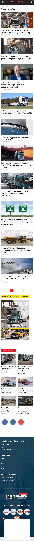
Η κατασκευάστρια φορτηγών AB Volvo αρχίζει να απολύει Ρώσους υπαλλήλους (15, 193)
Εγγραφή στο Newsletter (8, 480)
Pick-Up (3, 463)
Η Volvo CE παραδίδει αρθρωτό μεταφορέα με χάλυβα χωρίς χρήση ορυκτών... (16, 250)
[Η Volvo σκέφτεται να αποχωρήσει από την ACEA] (17, 127)
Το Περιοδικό (5, 444)
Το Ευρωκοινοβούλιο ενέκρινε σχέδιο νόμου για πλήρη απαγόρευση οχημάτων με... (17, 221)
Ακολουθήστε (13, 420)
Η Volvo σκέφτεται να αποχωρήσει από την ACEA (16, 138)
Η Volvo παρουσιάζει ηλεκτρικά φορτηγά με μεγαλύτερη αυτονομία (16, 57)
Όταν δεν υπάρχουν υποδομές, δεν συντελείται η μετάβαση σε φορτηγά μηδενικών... (16, 165)
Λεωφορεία (4, 461)
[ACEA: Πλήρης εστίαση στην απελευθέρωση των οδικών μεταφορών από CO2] (17, 72)
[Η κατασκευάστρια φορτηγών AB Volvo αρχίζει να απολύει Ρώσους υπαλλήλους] (17, 181)
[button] (31, 2)
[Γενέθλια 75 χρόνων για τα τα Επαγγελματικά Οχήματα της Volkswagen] (8, 401)
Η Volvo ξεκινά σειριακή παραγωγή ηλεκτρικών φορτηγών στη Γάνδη (16, 31)
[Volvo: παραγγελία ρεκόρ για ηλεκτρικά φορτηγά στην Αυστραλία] (17, 101)
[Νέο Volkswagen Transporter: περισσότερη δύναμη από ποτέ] (8, 382)
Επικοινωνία (4, 483)
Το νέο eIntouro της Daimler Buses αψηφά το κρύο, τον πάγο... (25, 390)
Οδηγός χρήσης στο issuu (8, 449)
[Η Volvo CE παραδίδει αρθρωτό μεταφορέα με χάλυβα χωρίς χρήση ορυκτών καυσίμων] (17, 238)
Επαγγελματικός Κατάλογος (8, 477)
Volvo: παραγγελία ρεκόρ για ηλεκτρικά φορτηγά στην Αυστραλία (16, 112)
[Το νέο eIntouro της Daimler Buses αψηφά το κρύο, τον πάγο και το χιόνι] (25, 382)
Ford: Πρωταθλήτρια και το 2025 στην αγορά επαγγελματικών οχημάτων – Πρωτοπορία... (25, 369)
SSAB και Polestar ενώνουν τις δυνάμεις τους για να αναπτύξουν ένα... (15, 278)
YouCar (3, 469)
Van (2, 466)
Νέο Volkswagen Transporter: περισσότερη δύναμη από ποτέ (8, 390)
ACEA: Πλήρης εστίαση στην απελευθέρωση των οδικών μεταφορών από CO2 (13, 84)
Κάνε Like (4, 420)
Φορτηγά (3, 458)
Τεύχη (2, 447)
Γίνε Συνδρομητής (21, 420)
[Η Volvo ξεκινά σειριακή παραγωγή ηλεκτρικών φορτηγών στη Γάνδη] (17, 20)
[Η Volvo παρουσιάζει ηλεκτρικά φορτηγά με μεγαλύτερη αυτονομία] (17, 46)
